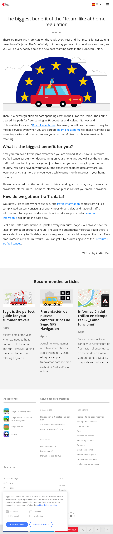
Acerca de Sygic (11, 478)
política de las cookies (46, 505)
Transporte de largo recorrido (90, 417)
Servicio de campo (85, 435)
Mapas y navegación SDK (51, 429)
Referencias (9, 483)
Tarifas (62, 485)
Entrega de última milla (87, 421)
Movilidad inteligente (86, 454)
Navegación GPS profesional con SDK (55, 418)
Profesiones (9, 488)
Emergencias (83, 426)
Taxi (79, 431)
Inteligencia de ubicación (88, 464)
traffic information (68, 204)
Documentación (47, 451)
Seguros (81, 445)
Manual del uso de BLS (50, 456)
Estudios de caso (48, 446)
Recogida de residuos (87, 459)
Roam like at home (43, 125)
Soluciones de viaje (86, 450)
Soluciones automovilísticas (52, 424)
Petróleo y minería (85, 440)
